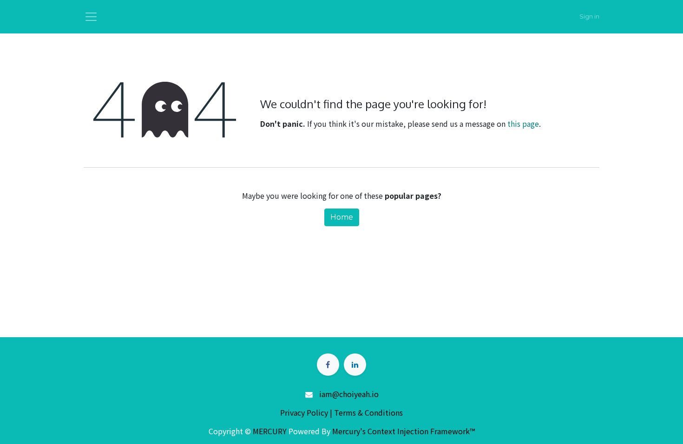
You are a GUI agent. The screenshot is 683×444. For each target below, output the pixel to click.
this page (523, 123)
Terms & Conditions (368, 412)
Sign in (589, 16)
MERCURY (270, 431)
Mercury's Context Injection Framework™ (403, 431)
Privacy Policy (305, 412)
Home (341, 217)
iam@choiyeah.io (349, 393)
